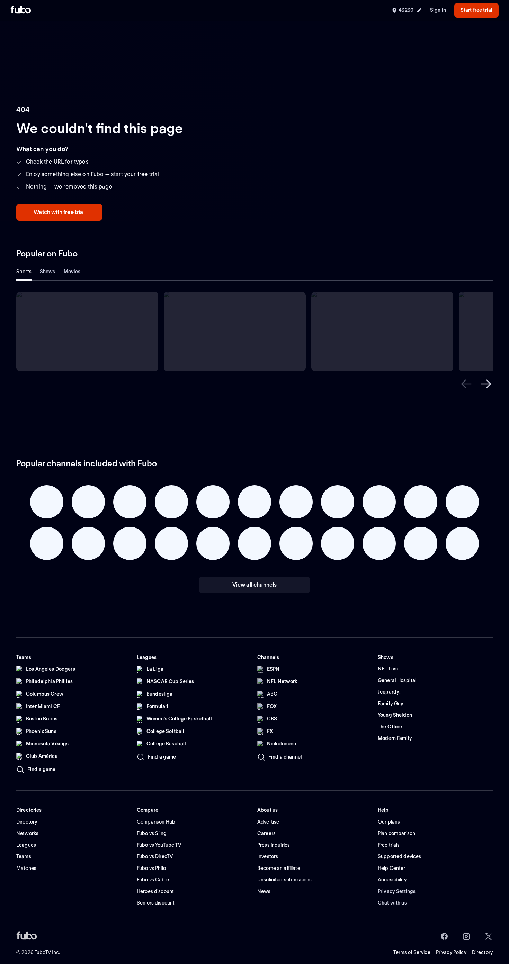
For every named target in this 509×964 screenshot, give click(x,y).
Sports (24, 271)
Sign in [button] (438, 10)
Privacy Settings (397, 891)
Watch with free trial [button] (59, 212)
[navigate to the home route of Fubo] (20, 10)
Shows (47, 271)
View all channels (254, 584)
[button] (466, 384)
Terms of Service (411, 952)
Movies (72, 271)
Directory (482, 952)
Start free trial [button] (476, 10)
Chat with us (392, 903)
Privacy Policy (451, 952)
